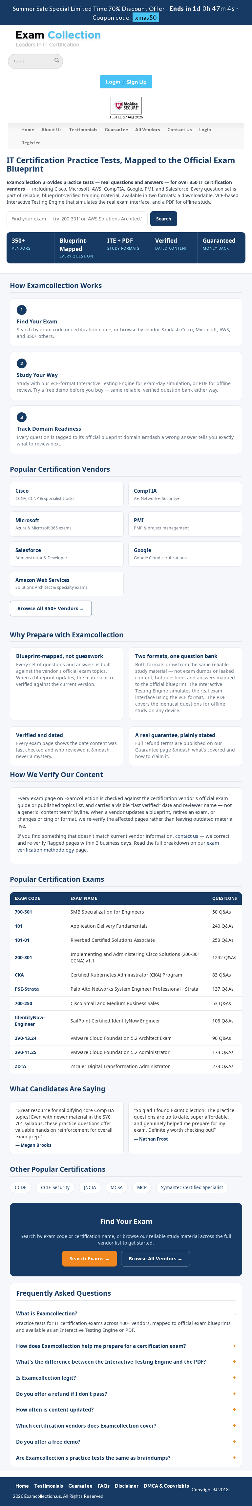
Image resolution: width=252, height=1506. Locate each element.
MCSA (117, 1187)
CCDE (21, 1187)
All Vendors (147, 129)
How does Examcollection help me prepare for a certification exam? (101, 1346)
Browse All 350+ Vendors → (50, 608)
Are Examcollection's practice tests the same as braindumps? (93, 1457)
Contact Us (179, 129)
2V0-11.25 (25, 1052)
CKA (19, 975)
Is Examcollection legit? (46, 1377)
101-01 (22, 940)
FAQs (104, 1486)
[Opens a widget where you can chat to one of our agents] (207, 1468)
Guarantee (116, 129)
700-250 (23, 1003)
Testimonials (83, 129)
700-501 (23, 912)
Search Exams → (90, 1258)
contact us (186, 836)
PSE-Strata (27, 989)
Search (163, 219)
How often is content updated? (55, 1409)
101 (19, 926)
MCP (142, 1187)
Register (30, 142)
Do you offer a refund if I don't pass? (61, 1394)
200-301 (23, 957)
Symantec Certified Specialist (192, 1187)
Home (27, 129)
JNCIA (90, 1187)
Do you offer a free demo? (48, 1441)
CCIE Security (55, 1187)
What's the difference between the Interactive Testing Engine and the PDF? (111, 1361)
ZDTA (20, 1066)
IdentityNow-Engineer (30, 1020)
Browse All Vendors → (155, 1258)
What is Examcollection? (46, 1313)
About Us (51, 129)
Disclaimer (126, 1486)
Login (205, 129)
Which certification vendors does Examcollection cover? (86, 1425)
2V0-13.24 (25, 1038)
